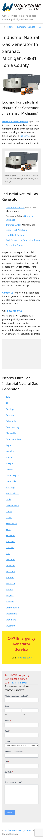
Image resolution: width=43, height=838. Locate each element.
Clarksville (11, 433)
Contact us (7, 292)
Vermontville (12, 607)
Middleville (11, 523)
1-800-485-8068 (14, 310)
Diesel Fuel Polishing (16, 229)
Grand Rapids (12, 475)
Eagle (8, 445)
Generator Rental (14, 245)
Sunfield (10, 601)
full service (25, 135)
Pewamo (10, 559)
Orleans (10, 547)
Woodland (11, 619)
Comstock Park (13, 439)
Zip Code (9, 772)
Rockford (10, 571)
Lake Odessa (12, 505)
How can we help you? (14, 782)
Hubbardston (12, 493)
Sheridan (10, 583)
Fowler (9, 457)
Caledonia (11, 421)
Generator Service (26, 26)
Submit (10, 812)
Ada (8, 397)
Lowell (9, 511)
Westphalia (11, 613)
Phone (8, 721)
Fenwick (10, 451)
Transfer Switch (13, 224)
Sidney (9, 589)
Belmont (10, 415)
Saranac (10, 577)
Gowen (9, 469)
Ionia (8, 499)
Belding (10, 409)
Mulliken (10, 535)
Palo (8, 553)
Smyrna (9, 595)
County (8, 741)
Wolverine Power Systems (15, 121)
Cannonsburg (12, 427)
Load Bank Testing (15, 235)
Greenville (11, 481)
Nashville (10, 541)
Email (7, 731)
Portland (10, 565)
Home (10, 26)
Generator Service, (15, 207)
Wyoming (11, 625)
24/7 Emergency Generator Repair (23, 240)
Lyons (9, 517)
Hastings (10, 487)
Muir (8, 529)
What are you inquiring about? (16, 696)
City (7, 762)
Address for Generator (14, 751)
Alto (8, 403)
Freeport (10, 463)
